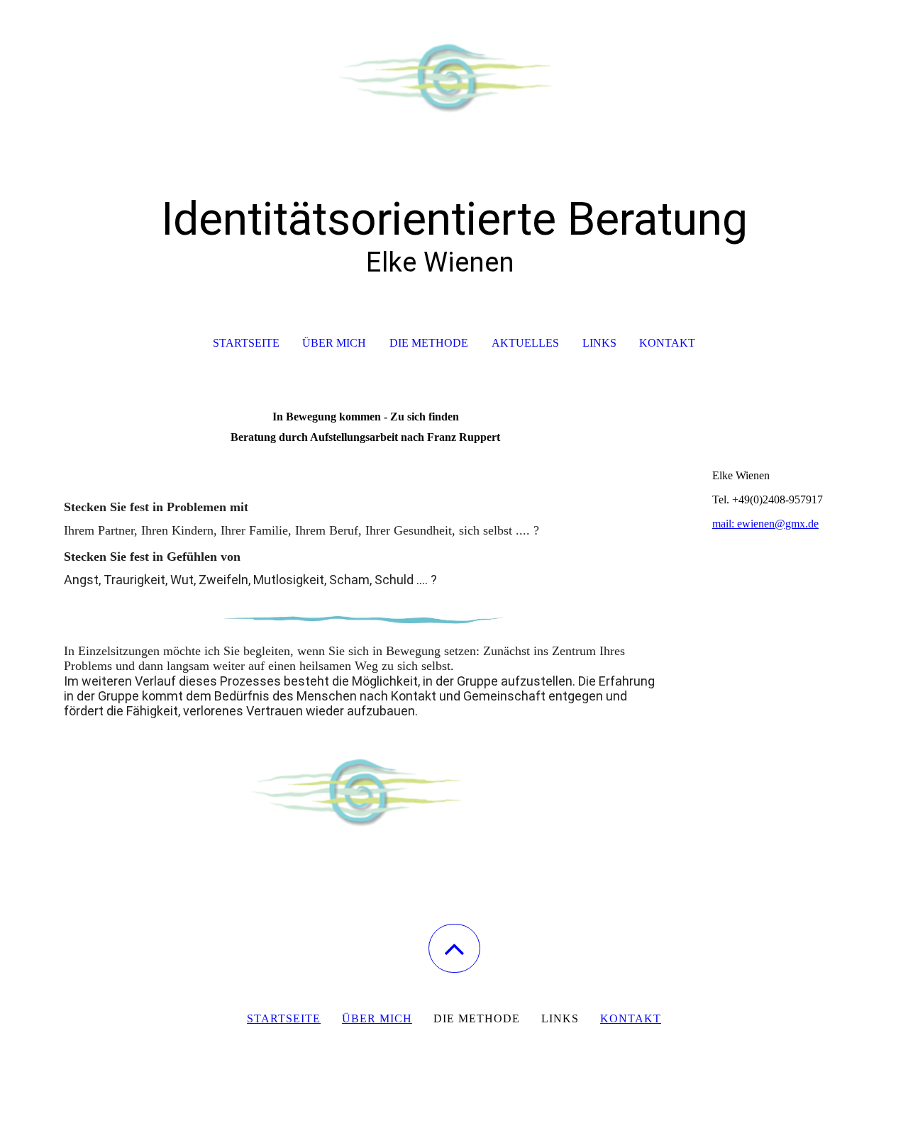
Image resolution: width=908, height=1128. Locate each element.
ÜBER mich (377, 1018)
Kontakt (667, 343)
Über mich (334, 343)
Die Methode (428, 343)
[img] (454, 71)
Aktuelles (525, 343)
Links (599, 343)
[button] (454, 948)
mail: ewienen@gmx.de (765, 524)
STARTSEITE (284, 1018)
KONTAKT (630, 1018)
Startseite (246, 343)
